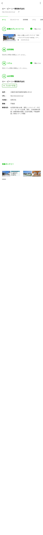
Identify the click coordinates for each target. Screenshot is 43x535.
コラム (34, 19)
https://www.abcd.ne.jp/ (8, 12)
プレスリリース (14, 19)
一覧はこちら (37, 29)
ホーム (4, 19)
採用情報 (25, 19)
